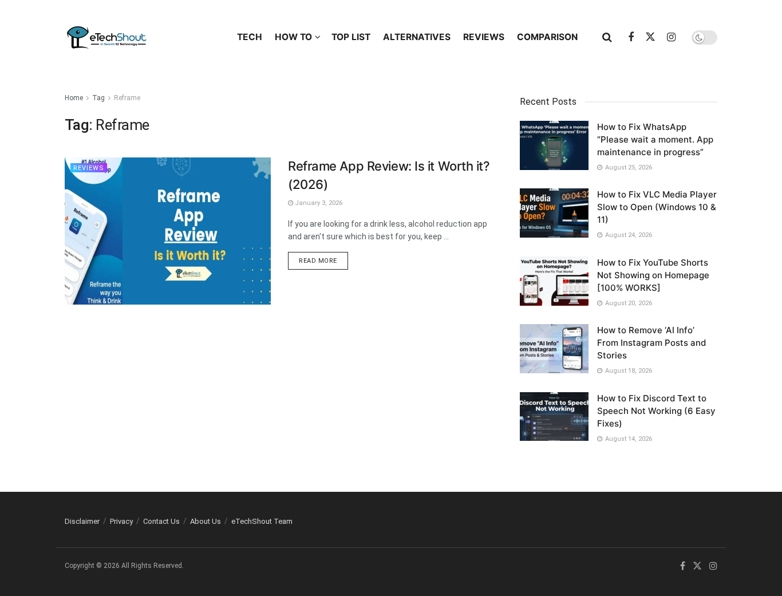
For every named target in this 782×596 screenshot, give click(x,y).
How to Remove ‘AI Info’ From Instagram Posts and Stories (651, 343)
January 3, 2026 (317, 203)
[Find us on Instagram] (671, 37)
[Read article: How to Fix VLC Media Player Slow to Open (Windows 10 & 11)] (554, 213)
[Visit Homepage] (141, 37)
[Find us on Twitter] (650, 37)
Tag (98, 98)
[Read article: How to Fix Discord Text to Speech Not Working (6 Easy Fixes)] (554, 416)
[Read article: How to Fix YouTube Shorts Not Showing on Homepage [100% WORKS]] (554, 281)
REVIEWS (483, 36)
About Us (205, 521)
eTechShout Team (262, 521)
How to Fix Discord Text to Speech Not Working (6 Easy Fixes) (656, 411)
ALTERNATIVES (417, 36)
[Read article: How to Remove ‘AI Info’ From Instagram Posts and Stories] (554, 348)
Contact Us (161, 521)
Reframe (127, 98)
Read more (323, 260)
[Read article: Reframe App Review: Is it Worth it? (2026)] (168, 231)
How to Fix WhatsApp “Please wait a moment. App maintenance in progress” (655, 139)
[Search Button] (607, 37)
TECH (249, 36)
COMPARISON (547, 36)
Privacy (121, 521)
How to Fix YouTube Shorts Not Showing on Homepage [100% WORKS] (653, 275)
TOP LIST (350, 36)
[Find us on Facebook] (631, 37)
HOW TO (293, 36)
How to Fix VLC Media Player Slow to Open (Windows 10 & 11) (657, 207)
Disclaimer (82, 521)
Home (74, 98)
